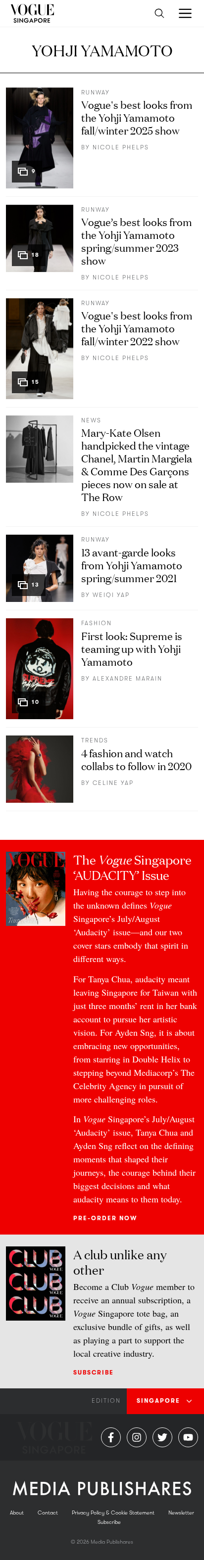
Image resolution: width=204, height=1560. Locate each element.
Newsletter (181, 1513)
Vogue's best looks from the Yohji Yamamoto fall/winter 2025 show (137, 117)
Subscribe (93, 1372)
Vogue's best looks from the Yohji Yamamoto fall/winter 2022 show (137, 328)
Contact (48, 1513)
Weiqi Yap (111, 595)
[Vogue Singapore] (32, 13)
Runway (95, 92)
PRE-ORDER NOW (105, 1218)
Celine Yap (113, 783)
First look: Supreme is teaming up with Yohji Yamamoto (131, 648)
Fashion (96, 623)
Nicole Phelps (121, 147)
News (91, 420)
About (17, 1513)
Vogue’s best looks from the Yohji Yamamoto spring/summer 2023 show (136, 240)
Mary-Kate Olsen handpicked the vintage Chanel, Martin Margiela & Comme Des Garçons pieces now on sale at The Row (136, 464)
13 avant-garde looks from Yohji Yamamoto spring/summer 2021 (131, 565)
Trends (94, 740)
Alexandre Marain (127, 678)
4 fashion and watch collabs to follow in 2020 (136, 759)
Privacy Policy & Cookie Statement (113, 1513)
